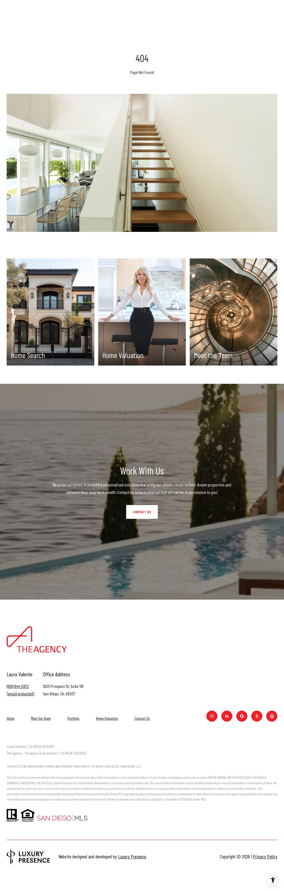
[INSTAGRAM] (211, 716)
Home (10, 718)
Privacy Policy (265, 856)
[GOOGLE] (241, 716)
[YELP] (256, 716)
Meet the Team (41, 718)
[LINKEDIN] (226, 716)
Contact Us (142, 718)
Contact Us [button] (142, 511)
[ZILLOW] (271, 716)
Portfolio (73, 718)
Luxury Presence (132, 856)
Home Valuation (107, 718)
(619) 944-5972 (18, 686)
